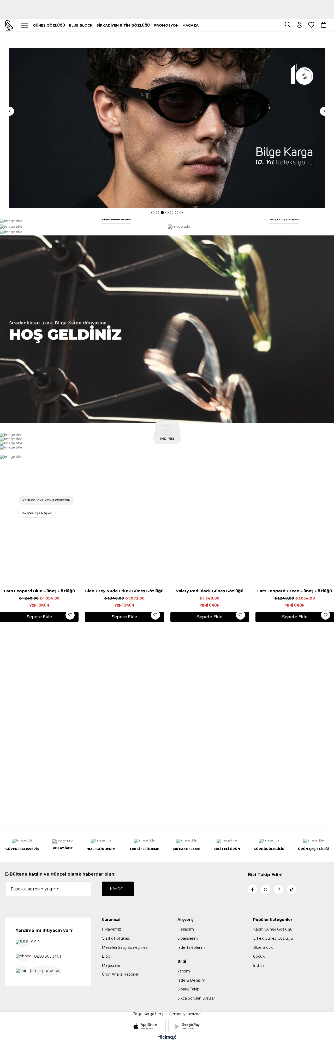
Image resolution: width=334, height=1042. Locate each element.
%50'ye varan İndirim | (167, 2)
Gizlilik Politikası (116, 938)
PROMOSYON (166, 25)
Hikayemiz (111, 929)
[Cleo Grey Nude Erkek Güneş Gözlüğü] (124, 528)
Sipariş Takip (188, 989)
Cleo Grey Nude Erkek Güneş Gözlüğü (124, 591)
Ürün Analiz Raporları (120, 974)
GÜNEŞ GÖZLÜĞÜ (49, 25)
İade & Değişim (191, 980)
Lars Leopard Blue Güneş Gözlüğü (39, 591)
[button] (152, 212)
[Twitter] (265, 889)
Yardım (183, 971)
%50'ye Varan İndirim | (167, 11)
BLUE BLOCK (81, 25)
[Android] (187, 1026)
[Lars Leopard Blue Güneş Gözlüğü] (39, 528)
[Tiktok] (291, 889)
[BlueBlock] (167, 457)
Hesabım (185, 929)
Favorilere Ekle (70, 615)
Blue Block (263, 947)
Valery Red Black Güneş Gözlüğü (209, 591)
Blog (106, 956)
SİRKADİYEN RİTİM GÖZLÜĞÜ (123, 25)
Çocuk (259, 956)
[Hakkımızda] (167, 330)
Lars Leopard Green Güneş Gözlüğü (294, 591)
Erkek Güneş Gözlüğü (273, 938)
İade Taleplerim (191, 947)
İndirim (259, 965)
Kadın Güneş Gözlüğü (273, 929)
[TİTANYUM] (83, 227)
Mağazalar (111, 965)
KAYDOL (118, 889)
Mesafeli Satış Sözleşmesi (125, 947)
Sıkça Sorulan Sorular (196, 998)
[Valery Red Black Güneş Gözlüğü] (209, 528)
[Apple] (146, 1026)
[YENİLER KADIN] (83, 221)
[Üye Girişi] (299, 25)
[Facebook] (252, 889)
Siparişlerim (187, 938)
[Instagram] (278, 889)
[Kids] (83, 232)
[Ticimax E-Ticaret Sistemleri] (167, 1038)
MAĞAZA (190, 25)
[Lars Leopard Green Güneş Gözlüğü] (294, 528)
